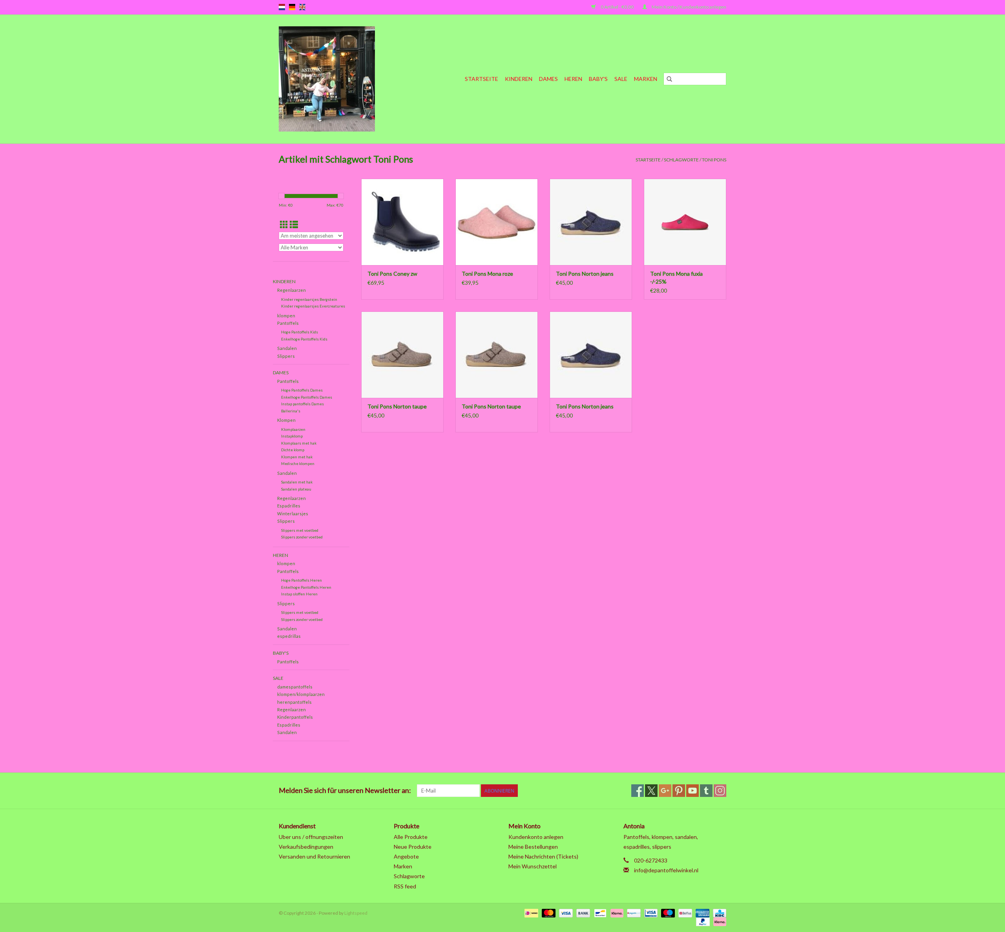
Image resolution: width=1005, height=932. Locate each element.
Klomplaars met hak (298, 443)
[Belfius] (684, 913)
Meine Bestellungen (533, 846)
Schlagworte (681, 160)
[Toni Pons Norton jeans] (591, 222)
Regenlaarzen (291, 290)
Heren (573, 78)
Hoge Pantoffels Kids (299, 332)
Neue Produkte (412, 846)
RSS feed (405, 886)
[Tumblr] (706, 790)
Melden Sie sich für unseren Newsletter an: (345, 790)
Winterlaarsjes (292, 513)
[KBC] (718, 913)
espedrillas (289, 636)
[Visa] (565, 913)
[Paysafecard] (632, 913)
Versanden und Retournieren (314, 856)
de (292, 7)
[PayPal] (702, 921)
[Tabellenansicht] (284, 224)
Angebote (406, 856)
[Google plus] (665, 790)
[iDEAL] (530, 913)
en (302, 7)
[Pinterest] (678, 790)
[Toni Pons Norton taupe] (402, 354)
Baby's (598, 78)
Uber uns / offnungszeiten (311, 836)
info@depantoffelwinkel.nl (666, 870)
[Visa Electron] (649, 913)
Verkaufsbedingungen (306, 846)
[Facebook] (637, 790)
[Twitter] (651, 790)
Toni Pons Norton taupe (397, 406)
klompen (286, 315)
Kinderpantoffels (295, 717)
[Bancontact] (599, 913)
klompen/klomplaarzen (301, 694)
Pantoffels (288, 323)
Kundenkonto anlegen (535, 836)
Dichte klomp (292, 449)
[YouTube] (692, 790)
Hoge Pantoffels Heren (301, 580)
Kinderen (518, 78)
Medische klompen (297, 463)
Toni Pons (714, 160)
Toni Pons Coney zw (392, 273)
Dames (548, 78)
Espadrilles (288, 505)
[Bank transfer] (582, 913)
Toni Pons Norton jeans (585, 273)
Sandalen (287, 348)
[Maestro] (667, 913)
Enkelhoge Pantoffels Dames (306, 397)
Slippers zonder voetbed (302, 537)
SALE (620, 78)
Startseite (481, 78)
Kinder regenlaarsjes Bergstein (309, 299)
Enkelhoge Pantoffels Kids (304, 339)
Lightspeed (355, 913)
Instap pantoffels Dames (302, 403)
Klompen (286, 420)
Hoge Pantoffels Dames (302, 390)
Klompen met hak (296, 456)
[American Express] (701, 913)
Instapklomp (292, 436)
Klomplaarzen (293, 429)
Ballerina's (290, 410)
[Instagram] (720, 790)
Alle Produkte (411, 836)
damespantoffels (294, 686)
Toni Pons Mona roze (487, 273)
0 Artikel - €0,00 (617, 7)
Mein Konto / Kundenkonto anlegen (688, 7)
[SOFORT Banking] (616, 913)
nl (282, 7)
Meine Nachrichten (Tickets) (543, 856)
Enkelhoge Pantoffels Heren (306, 587)
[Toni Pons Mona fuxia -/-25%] (685, 222)
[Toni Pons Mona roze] (496, 222)
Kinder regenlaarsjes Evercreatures (313, 306)
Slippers (286, 356)
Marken (645, 78)
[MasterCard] (547, 913)
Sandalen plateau (296, 489)
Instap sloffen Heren (299, 593)
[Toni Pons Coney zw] (402, 222)
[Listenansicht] (294, 224)
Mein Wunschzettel (532, 866)
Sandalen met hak (296, 482)
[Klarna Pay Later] (718, 921)
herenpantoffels (294, 702)
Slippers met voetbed (299, 530)
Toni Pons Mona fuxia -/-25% (676, 277)
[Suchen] (669, 79)
